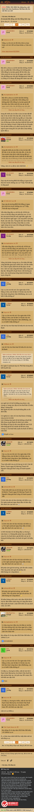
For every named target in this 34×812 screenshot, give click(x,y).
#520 (31, 715)
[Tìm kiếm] (32, 2)
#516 (31, 576)
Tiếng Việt (6, 769)
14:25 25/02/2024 (6, 715)
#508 (31, 279)
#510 (31, 332)
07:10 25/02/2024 (6, 439)
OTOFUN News (6, 774)
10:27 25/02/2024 (6, 610)
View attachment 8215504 (10, 51)
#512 (31, 439)
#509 (31, 300)
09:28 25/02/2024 (6, 544)
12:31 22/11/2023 (6, 27)
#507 (31, 231)
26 (17, 24)
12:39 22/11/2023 (6, 57)
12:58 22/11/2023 (6, 82)
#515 (31, 544)
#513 (31, 474)
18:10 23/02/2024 (6, 279)
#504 (31, 135)
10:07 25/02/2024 (6, 576)
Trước (7, 24)
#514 (31, 508)
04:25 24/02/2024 (6, 332)
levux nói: (6, 697)
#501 (31, 27)
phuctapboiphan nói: (10, 94)
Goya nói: (6, 312)
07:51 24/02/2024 (6, 372)
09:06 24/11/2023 (6, 231)
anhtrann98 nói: (8, 487)
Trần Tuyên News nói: (10, 727)
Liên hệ (3, 772)
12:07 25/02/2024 (6, 645)
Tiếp (27, 24)
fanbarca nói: (7, 40)
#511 (31, 372)
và (8, 434)
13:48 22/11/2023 (6, 170)
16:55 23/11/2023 (6, 189)
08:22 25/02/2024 (6, 474)
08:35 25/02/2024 (6, 508)
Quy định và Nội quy (13, 772)
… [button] (13, 24)
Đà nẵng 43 (5, 21)
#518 (31, 645)
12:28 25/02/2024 (6, 685)
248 (23, 24)
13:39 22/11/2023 (6, 135)
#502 (31, 57)
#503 (31, 82)
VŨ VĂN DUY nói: (9, 201)
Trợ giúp (23, 772)
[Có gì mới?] (28, 2)
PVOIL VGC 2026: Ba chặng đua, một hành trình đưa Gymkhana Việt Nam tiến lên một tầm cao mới (16, 9)
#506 (31, 189)
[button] (2, 2)
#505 (31, 170)
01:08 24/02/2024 (6, 300)
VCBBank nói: (8, 344)
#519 (31, 685)
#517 (31, 610)
